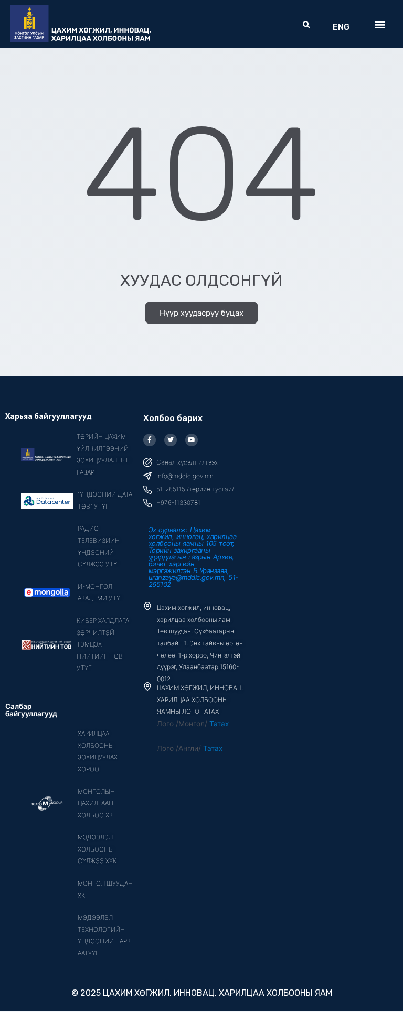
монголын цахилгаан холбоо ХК (96, 803)
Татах (219, 723)
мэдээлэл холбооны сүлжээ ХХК (97, 849)
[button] (306, 24)
